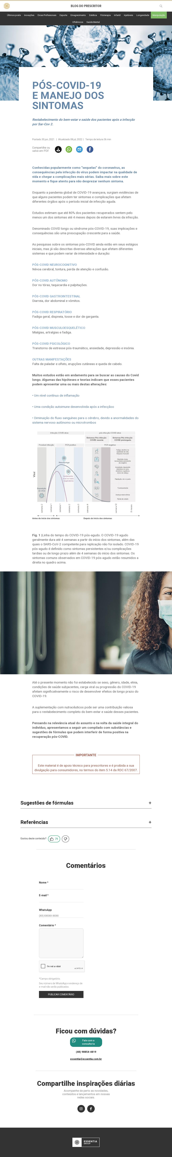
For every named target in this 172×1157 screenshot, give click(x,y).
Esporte (63, 15)
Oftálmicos (77, 22)
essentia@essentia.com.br (86, 1058)
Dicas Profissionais (47, 15)
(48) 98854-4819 (86, 1051)
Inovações (29, 15)
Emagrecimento (78, 15)
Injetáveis (128, 15)
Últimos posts (14, 15)
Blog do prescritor (86, 6)
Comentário (47, 925)
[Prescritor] (7, 5)
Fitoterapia (105, 15)
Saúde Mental (93, 22)
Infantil (117, 15)
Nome (43, 882)
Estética (93, 15)
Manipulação (159, 15)
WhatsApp (45, 910)
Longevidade (142, 15)
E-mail (44, 895)
